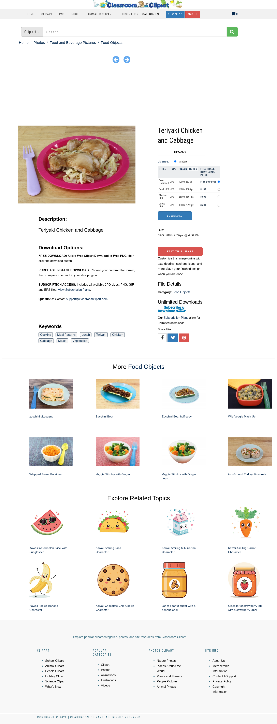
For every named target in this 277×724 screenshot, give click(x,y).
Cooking (45, 334)
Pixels (183, 168)
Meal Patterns (66, 334)
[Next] (126, 59)
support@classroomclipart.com (87, 299)
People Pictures (167, 681)
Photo (76, 14)
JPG (172, 181)
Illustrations (108, 680)
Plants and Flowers (169, 676)
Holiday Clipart (54, 676)
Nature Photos (166, 660)
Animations (108, 675)
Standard (183, 161)
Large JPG (162, 205)
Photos (39, 43)
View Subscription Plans (74, 289)
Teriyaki (101, 334)
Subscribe (175, 14)
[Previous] (116, 59)
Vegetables (80, 340)
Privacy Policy (222, 681)
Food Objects (111, 43)
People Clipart (54, 671)
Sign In (193, 14)
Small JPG (164, 189)
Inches (193, 169)
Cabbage (46, 340)
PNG (62, 14)
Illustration (129, 14)
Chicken (117, 334)
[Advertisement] (138, 95)
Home (30, 14)
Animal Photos (166, 686)
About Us (219, 660)
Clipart (46, 14)
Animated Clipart (100, 14)
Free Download (164, 182)
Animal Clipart (54, 666)
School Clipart (54, 660)
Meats (62, 340)
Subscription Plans (176, 317)
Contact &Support (224, 676)
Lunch (86, 334)
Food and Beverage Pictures (73, 43)
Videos (105, 685)
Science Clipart (55, 681)
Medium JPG (163, 197)
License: (163, 161)
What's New (53, 686)
